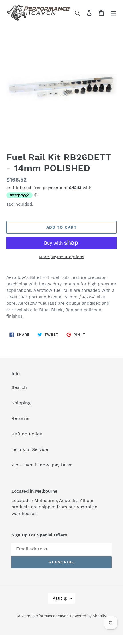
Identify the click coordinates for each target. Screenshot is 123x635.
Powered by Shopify (88, 616)
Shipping (21, 403)
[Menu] (113, 12)
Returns (20, 418)
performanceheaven (50, 616)
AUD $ (60, 598)
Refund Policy (26, 434)
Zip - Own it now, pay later (41, 465)
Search (19, 387)
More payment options (61, 256)
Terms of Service (29, 449)
